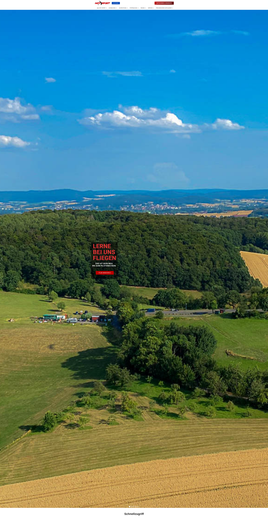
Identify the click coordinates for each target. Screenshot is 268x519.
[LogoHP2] (102, 3)
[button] (106, 8)
